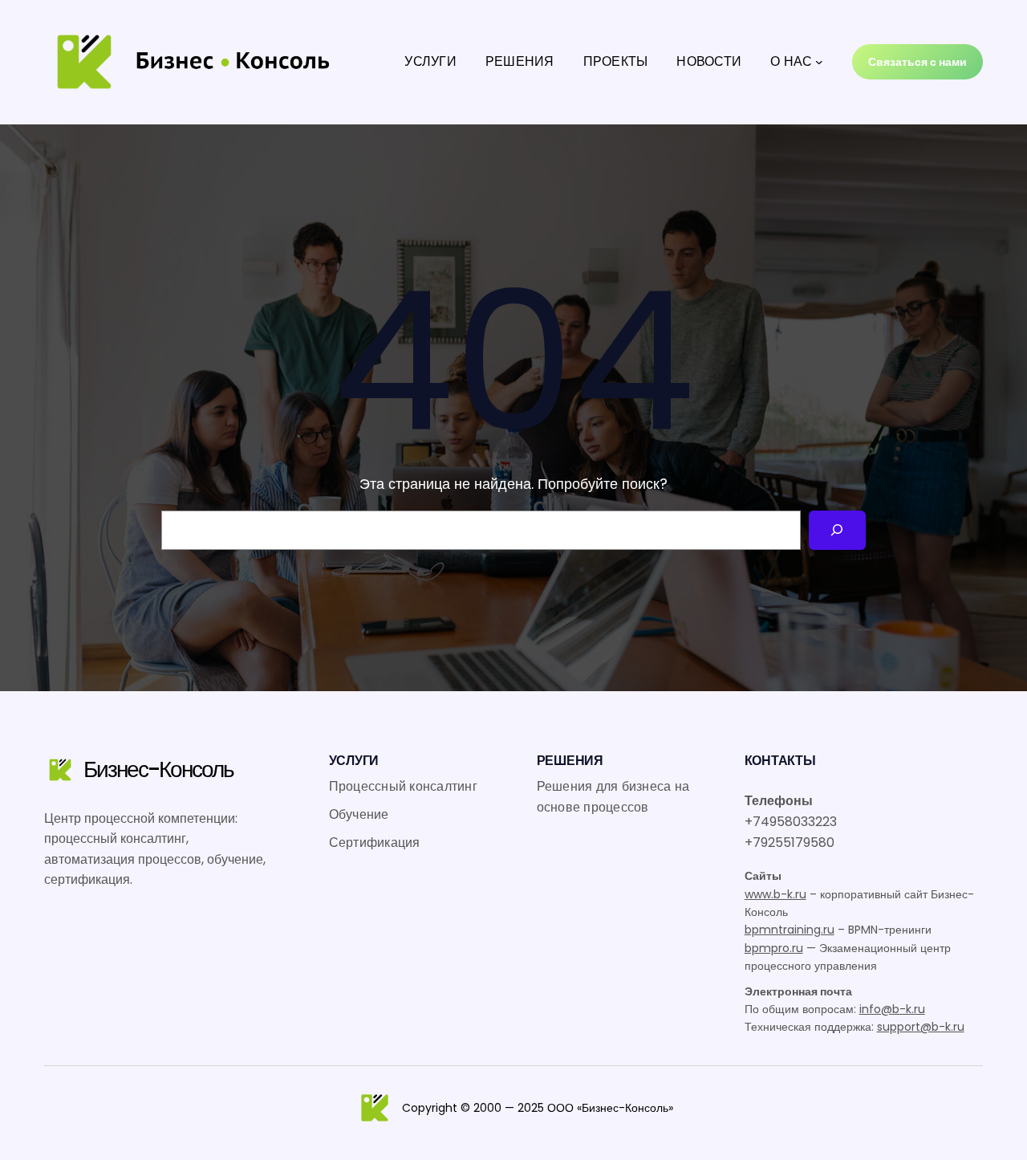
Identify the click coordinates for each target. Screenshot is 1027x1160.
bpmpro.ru (774, 948)
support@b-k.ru (920, 1027)
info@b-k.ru (892, 1009)
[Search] (837, 530)
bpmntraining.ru (789, 930)
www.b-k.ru (775, 894)
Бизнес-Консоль (158, 769)
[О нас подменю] (819, 62)
